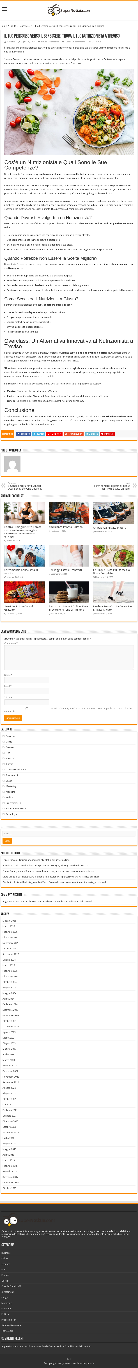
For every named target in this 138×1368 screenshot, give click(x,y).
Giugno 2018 (9, 1143)
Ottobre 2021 (9, 1099)
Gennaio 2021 (10, 1115)
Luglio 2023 (8, 1037)
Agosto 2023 (9, 1032)
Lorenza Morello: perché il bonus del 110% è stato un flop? (112, 486)
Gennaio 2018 (10, 1171)
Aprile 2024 (8, 998)
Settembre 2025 (11, 954)
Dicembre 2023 (10, 1010)
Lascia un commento (75, 42)
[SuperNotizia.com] (69, 9)
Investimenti (12, 775)
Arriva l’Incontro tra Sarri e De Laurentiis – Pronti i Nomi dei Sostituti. (57, 901)
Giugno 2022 (9, 1093)
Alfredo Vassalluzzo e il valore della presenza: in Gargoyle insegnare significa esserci (46, 865)
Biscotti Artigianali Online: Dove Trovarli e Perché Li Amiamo (68, 608)
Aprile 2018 (8, 1154)
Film (8, 752)
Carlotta (11, 42)
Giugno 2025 (9, 959)
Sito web (8, 697)
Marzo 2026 (9, 926)
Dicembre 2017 (10, 1177)
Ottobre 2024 (9, 982)
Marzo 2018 (9, 1160)
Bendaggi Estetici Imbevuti (65, 570)
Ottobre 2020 (9, 1127)
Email (8, 686)
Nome (8, 675)
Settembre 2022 (11, 1082)
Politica (9, 797)
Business (10, 736)
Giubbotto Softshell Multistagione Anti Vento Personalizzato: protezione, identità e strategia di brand (54, 882)
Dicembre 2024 (10, 976)
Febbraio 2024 (10, 1004)
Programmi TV (13, 803)
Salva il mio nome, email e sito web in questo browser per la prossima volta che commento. (68, 709)
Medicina (10, 791)
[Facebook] (71, 1359)
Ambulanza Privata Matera (109, 527)
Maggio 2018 (9, 1149)
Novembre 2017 (11, 1182)
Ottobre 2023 (9, 1021)
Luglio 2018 (8, 1138)
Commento (11, 643)
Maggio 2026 (9, 920)
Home (4, 26)
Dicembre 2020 (10, 1121)
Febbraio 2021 (10, 1110)
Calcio (9, 741)
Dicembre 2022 (10, 1071)
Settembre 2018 (11, 1132)
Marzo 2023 (9, 1060)
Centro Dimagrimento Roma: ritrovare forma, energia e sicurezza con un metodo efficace (22, 531)
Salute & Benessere (20, 26)
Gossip (9, 764)
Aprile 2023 (8, 1054)
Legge (9, 780)
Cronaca (10, 747)
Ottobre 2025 (9, 948)
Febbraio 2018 (10, 1166)
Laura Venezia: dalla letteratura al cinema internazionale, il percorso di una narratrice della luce (51, 876)
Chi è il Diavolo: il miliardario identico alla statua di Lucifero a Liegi (36, 860)
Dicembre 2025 (10, 937)
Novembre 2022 (11, 1076)
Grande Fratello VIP (16, 769)
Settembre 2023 (11, 1026)
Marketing (11, 786)
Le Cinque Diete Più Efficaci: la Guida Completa (111, 571)
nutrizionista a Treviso (36, 352)
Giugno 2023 (9, 1043)
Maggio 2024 (9, 993)
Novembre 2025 (11, 943)
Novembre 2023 (11, 1015)
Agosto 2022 (9, 1088)
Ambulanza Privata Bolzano (66, 527)
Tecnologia (11, 814)
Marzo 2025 (9, 965)
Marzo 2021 (9, 1104)
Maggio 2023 (9, 1049)
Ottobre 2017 (9, 1188)
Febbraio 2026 (10, 932)
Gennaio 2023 (10, 1065)
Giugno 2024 (9, 987)
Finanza (10, 758)
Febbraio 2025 (10, 971)
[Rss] (67, 1359)
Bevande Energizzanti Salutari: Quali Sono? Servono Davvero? (25, 486)
